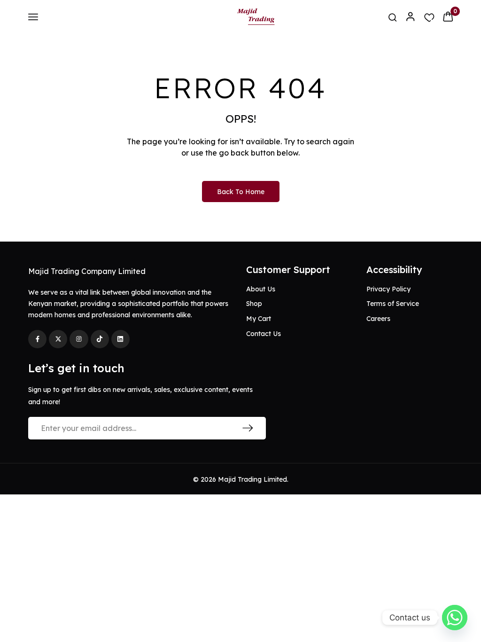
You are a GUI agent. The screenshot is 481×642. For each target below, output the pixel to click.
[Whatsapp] (454, 617)
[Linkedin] (120, 339)
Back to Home (240, 192)
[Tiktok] (100, 339)
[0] (448, 16)
